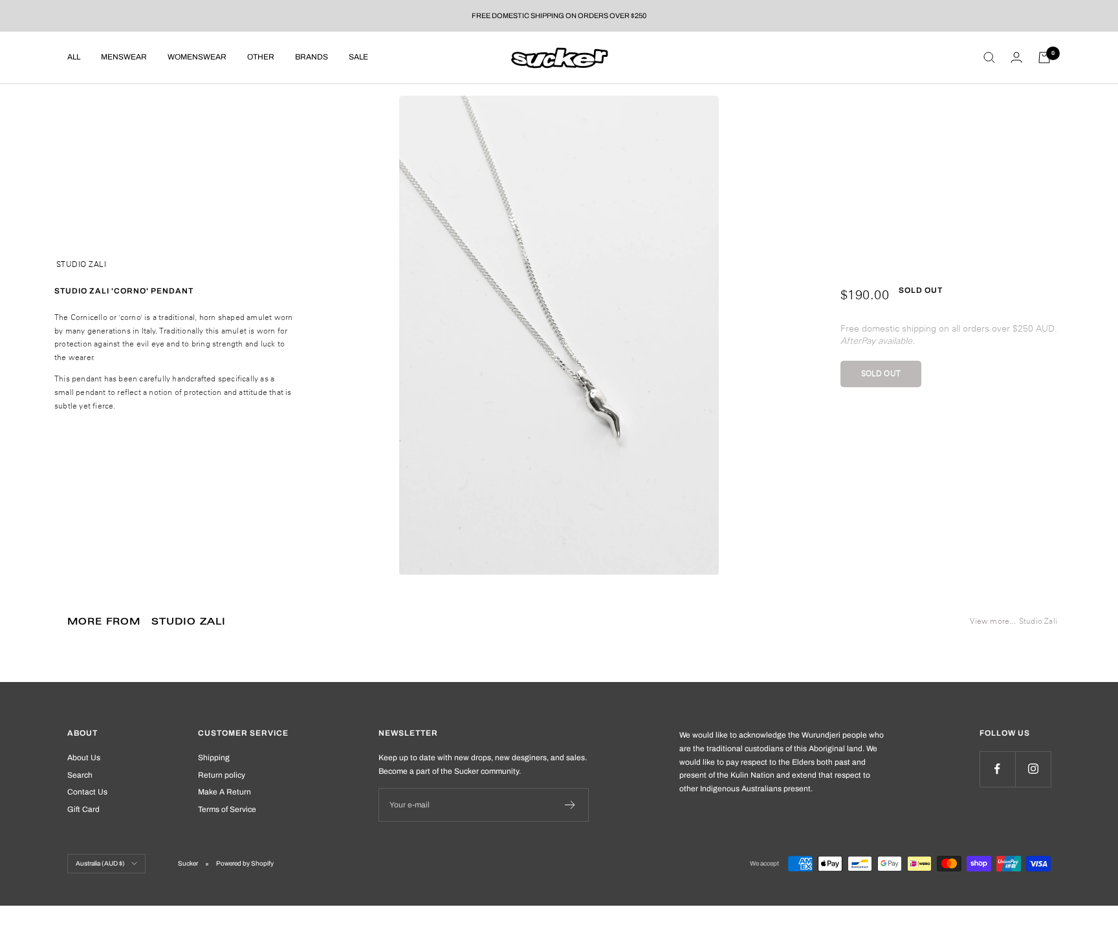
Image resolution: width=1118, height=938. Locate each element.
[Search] (989, 57)
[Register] (570, 804)
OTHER (260, 56)
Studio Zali (81, 264)
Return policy (221, 775)
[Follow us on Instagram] (1033, 769)
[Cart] (1044, 57)
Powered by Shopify (245, 863)
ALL (73, 56)
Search (80, 775)
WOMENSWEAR (197, 56)
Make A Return (224, 791)
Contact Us (87, 791)
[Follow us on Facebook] (997, 769)
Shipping (214, 757)
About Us (83, 757)
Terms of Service (227, 809)
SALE (358, 56)
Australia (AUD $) (100, 863)
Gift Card (83, 809)
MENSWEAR (124, 56)
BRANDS (311, 56)
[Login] (1016, 57)
